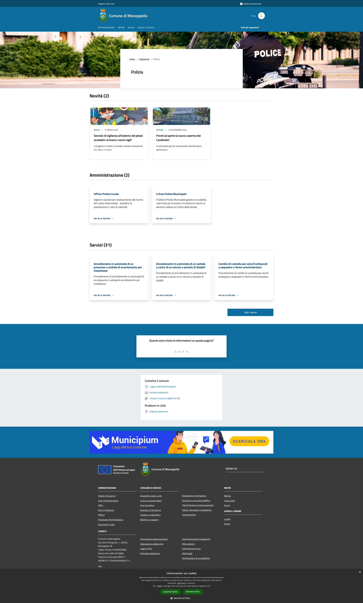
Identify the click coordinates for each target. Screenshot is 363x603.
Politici (101, 515)
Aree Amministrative (108, 500)
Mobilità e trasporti (149, 519)
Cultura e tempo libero (151, 500)
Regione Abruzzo (106, 3)
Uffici (100, 505)
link (208, 586)
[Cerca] (261, 15)
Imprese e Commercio (150, 510)
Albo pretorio (188, 544)
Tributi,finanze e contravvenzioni (198, 505)
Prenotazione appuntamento (154, 539)
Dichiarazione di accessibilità (196, 558)
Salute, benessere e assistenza (197, 510)
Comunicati (229, 500)
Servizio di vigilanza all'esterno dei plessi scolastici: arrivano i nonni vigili (118, 137)
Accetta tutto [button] (170, 592)
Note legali (187, 553)
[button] (181, 598)
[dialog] (181, 586)
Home (132, 59)
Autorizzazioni (189, 514)
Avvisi (97, 129)
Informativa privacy (191, 548)
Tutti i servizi (250, 312)
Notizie (159, 129)
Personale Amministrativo (110, 519)
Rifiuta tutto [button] (193, 592)
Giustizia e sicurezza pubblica (196, 500)
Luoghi (227, 519)
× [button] (360, 572)
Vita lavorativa (147, 505)
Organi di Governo (107, 496)
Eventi (227, 523)
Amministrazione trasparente (196, 539)
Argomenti (144, 59)
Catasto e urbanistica (150, 515)
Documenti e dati (106, 524)
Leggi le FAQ (146, 548)
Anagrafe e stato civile (151, 496)
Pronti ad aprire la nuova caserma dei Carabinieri (178, 137)
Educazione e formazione (194, 495)
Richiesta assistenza (150, 553)
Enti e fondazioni (106, 510)
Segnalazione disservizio (151, 544)
